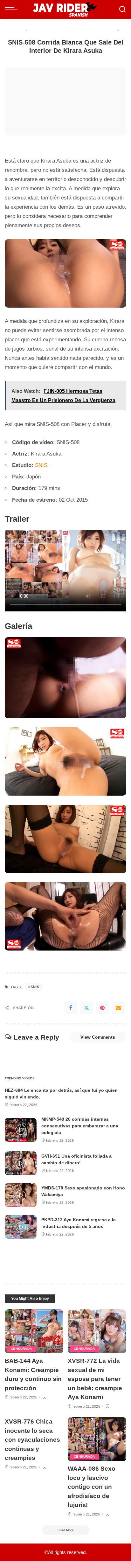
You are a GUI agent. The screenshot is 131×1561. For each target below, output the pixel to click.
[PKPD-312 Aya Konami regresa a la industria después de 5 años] (21, 1227)
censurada (21, 1348)
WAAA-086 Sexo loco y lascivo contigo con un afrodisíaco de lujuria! (91, 1486)
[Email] (118, 1007)
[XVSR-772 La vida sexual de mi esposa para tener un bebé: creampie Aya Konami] (97, 1331)
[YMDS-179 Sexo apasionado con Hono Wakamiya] (21, 1195)
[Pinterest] (102, 1007)
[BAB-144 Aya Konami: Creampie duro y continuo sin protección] (34, 1331)
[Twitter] (86, 1007)
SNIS (41, 465)
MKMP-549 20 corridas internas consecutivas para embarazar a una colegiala (79, 1126)
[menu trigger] (13, 9)
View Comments (97, 1037)
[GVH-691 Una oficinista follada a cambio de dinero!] (21, 1163)
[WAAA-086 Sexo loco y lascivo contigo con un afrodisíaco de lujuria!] (97, 1439)
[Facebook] (70, 1007)
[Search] (122, 9)
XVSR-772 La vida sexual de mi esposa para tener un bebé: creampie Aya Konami (95, 1378)
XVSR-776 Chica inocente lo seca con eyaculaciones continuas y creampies (32, 1439)
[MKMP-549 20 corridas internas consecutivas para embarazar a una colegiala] (21, 1130)
